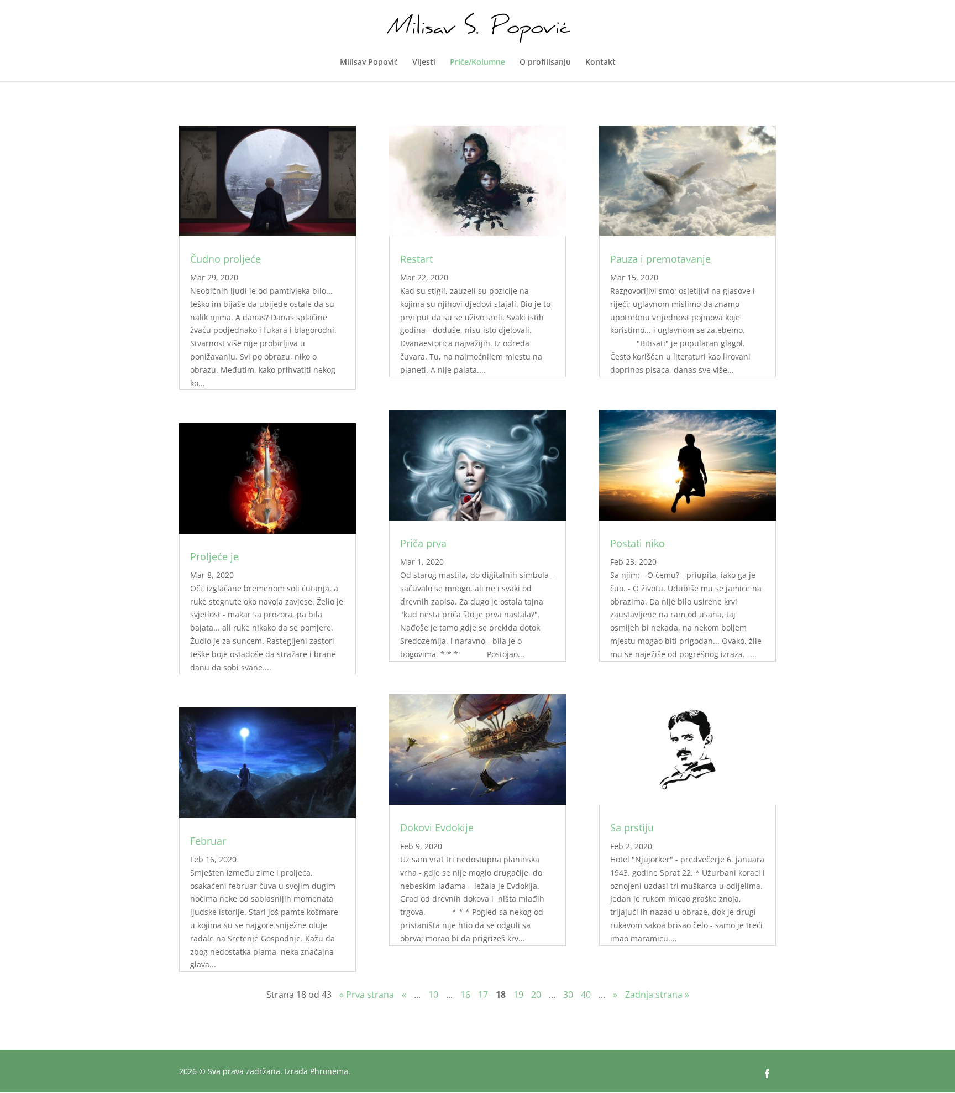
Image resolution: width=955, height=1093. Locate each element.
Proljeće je (214, 556)
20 (536, 994)
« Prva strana (366, 994)
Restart (416, 259)
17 (483, 994)
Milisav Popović (369, 62)
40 (586, 994)
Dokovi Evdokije (437, 827)
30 (568, 994)
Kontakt (600, 62)
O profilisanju (545, 62)
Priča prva (423, 543)
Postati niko (637, 543)
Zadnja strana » (657, 994)
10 (433, 994)
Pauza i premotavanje (660, 259)
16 (465, 994)
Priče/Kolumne (477, 62)
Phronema (329, 1071)
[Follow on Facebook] (767, 1073)
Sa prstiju (632, 827)
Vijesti (423, 62)
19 (518, 994)
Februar (208, 840)
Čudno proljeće (225, 259)
